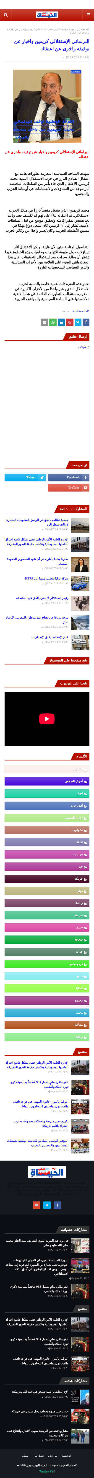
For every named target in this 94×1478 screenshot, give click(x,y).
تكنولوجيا (77, 830)
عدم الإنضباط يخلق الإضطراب (50, 637)
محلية (79, 1012)
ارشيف (26, 1455)
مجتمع (79, 1000)
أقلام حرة (77, 805)
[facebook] (68, 477)
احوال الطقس (74, 818)
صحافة (79, 939)
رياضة (79, 903)
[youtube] (68, 488)
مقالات (78, 1024)
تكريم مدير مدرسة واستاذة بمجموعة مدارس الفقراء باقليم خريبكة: (40, 1123)
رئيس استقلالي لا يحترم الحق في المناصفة (42, 598)
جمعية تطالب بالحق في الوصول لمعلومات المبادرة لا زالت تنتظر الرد (37, 522)
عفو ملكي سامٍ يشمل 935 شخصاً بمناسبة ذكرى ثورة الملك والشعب (39, 1084)
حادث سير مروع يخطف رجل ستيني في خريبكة (40, 1411)
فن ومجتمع (76, 964)
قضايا (79, 988)
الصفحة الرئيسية (80, 29)
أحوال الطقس (74, 781)
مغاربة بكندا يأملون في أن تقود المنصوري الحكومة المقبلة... (37, 561)
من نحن (52, 1455)
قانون (79, 976)
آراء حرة (78, 769)
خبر (80, 866)
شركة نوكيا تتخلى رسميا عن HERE (46, 578)
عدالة (79, 951)
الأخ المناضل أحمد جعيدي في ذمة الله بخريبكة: (40, 1391)
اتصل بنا (39, 1455)
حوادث (78, 854)
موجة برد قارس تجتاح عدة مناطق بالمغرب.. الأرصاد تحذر (37, 620)
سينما (79, 927)
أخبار (80, 793)
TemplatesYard (47, 1471)
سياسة (64, 29)
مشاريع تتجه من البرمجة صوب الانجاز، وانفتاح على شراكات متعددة (37, 1433)
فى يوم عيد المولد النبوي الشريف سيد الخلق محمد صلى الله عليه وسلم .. (37, 1243)
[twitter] (25, 477)
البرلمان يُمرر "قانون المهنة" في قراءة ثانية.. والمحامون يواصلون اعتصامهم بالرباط (40, 1104)
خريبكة (78, 878)
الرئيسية (66, 1455)
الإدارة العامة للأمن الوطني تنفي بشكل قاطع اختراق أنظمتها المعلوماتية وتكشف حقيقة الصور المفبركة (36, 542)
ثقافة (79, 842)
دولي (80, 891)
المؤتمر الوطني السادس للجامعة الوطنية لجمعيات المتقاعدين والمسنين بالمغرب (37, 1143)
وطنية (79, 1037)
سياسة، (78, 915)
